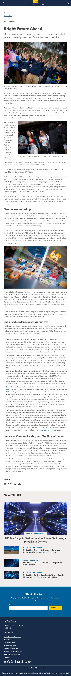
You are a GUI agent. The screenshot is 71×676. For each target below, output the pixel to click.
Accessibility (53, 673)
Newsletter (7, 640)
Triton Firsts (10, 389)
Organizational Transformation (13, 651)
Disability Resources (10, 646)
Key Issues (7, 657)
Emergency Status (9, 643)
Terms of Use (45, 673)
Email (11, 604)
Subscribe (55, 607)
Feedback (66, 673)
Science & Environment (35, 533)
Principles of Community (11, 648)
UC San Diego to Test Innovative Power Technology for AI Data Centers (35, 539)
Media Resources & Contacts (12, 637)
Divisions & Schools (35, 668)
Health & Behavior (31, 560)
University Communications (12, 654)
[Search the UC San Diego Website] (68, 3)
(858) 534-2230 (8, 632)
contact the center (46, 430)
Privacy (60, 673)
